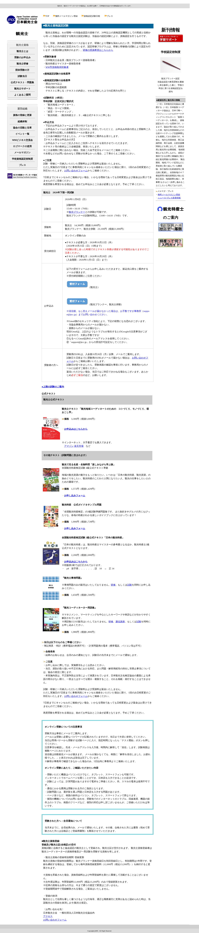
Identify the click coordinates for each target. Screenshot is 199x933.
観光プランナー (77, 212)
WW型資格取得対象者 (57, 67)
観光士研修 (22, 63)
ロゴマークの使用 (22, 146)
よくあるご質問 (22, 95)
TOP (47, 16)
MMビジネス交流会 (22, 140)
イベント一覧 (22, 134)
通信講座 (120, 621)
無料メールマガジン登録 (169, 194)
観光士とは (22, 51)
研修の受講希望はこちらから (98, 50)
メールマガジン (22, 152)
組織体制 (22, 121)
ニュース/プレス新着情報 (169, 198)
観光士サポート (22, 88)
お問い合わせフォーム (76, 170)
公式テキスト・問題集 (22, 82)
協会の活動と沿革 (22, 127)
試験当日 (22, 76)
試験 (129, 585)
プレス (22, 165)
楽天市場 (78, 446)
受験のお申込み (22, 57)
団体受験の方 (22, 70)
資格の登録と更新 (22, 115)
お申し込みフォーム (74, 495)
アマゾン (69, 446)
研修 (113, 585)
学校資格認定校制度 (22, 159)
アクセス (48, 916)
